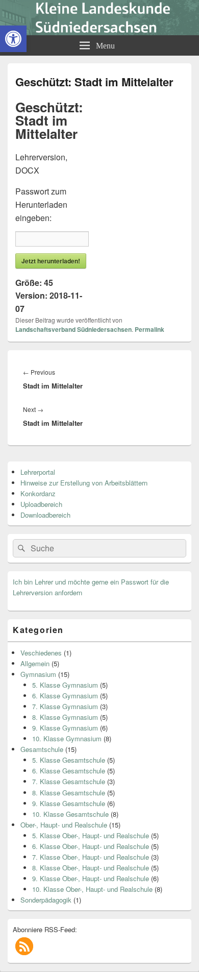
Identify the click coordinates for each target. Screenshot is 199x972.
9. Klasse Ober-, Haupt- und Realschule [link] (90, 878)
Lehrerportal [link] (37, 472)
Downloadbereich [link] (45, 515)
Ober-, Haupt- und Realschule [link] (63, 825)
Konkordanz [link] (38, 493)
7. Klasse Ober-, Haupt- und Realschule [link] (90, 857)
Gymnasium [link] (38, 674)
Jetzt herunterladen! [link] (50, 260)
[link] (13, 39)
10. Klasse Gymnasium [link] (67, 738)
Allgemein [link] (34, 663)
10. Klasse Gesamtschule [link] (70, 814)
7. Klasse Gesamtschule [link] (68, 781)
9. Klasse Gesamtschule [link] (68, 803)
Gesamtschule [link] (41, 749)
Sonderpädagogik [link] (45, 900)
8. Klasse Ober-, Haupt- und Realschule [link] (90, 867)
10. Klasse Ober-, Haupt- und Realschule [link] (92, 889)
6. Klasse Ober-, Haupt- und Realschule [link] (90, 846)
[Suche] (20, 548)
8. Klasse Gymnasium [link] (65, 717)
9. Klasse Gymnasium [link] (65, 728)
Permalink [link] (149, 329)
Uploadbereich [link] (41, 504)
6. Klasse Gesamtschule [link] (68, 770)
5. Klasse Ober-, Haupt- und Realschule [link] (90, 835)
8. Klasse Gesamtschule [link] (68, 792)
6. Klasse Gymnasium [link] (65, 695)
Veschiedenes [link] (41, 653)
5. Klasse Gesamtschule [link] (68, 760)
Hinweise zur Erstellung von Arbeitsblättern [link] (83, 483)
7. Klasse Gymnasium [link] (65, 706)
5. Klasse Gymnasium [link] (65, 685)
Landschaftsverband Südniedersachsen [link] (73, 329)
